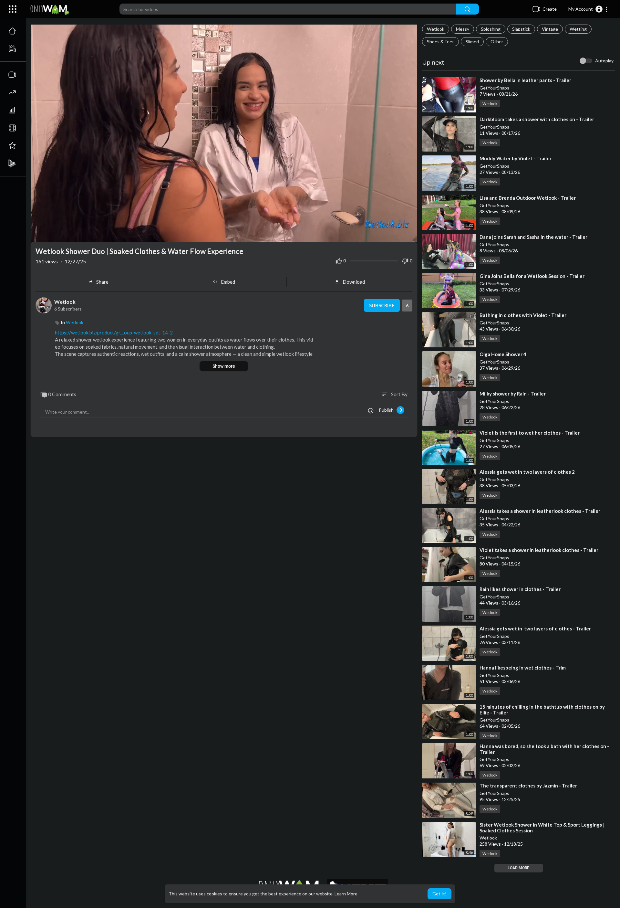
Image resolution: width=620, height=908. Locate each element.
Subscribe (382, 305)
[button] (588, 9)
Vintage (550, 29)
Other (497, 41)
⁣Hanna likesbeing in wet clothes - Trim (523, 667)
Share (102, 282)
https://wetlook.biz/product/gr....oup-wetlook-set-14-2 (114, 332)
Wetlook (435, 29)
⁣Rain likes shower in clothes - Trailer (520, 589)
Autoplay (604, 60)
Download (354, 282)
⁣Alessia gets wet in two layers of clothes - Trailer (535, 628)
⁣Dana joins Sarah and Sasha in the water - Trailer (533, 237)
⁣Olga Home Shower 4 (503, 354)
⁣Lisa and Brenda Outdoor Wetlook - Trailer (528, 198)
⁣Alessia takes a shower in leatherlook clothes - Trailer (540, 511)
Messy (462, 29)
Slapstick (521, 29)
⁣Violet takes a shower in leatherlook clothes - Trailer (539, 550)
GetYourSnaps (494, 87)
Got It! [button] (439, 893)
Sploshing (491, 29)
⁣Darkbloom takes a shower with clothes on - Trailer (537, 119)
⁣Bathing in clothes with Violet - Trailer (523, 315)
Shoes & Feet (440, 41)
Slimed (472, 41)
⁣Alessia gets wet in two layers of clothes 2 (527, 472)
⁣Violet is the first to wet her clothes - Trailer (530, 433)
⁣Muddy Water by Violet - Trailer (516, 158)
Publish (388, 410)
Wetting (578, 29)
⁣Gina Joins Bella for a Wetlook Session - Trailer (532, 276)
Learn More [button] (346, 893)
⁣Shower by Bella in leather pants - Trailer (525, 80)
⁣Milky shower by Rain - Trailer (513, 393)
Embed (228, 282)
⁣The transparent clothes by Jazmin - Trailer (528, 785)
